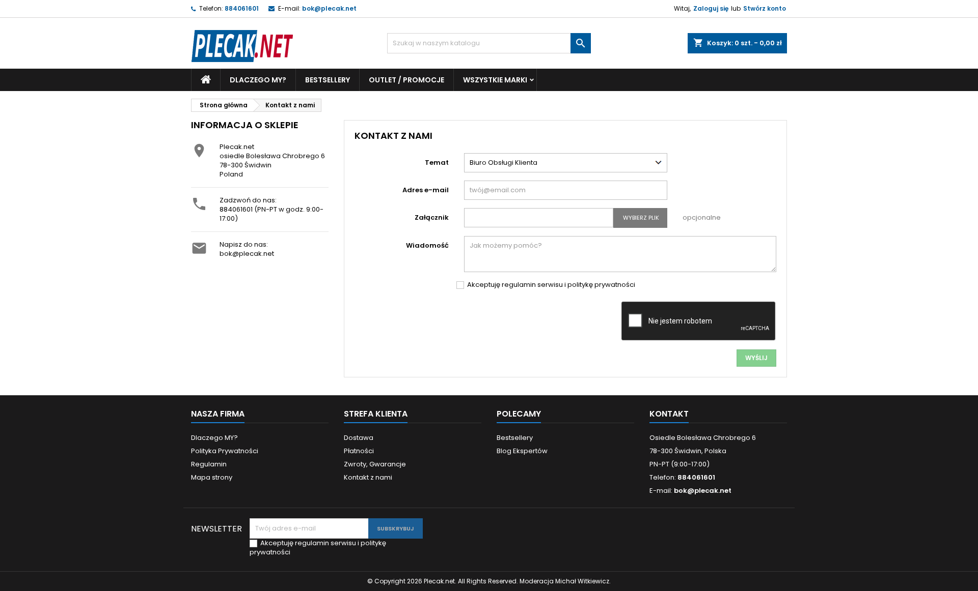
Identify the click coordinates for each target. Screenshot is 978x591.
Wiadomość (427, 245)
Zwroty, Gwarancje (375, 464)
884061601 (242, 8)
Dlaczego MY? (258, 80)
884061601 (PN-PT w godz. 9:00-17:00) (271, 213)
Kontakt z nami (368, 477)
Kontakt (669, 414)
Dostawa (358, 437)
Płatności (359, 451)
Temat (437, 162)
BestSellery (327, 80)
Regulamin (209, 464)
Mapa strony (211, 477)
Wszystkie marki (495, 80)
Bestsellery (515, 437)
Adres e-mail (425, 190)
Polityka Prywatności (224, 451)
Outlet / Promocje (406, 80)
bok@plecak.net (329, 8)
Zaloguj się (710, 8)
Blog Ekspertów (522, 451)
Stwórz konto (764, 8)
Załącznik (432, 217)
